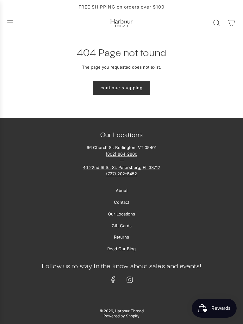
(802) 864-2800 (121, 154)
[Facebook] (113, 279)
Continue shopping (122, 87)
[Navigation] (10, 22)
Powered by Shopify (121, 316)
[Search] (216, 22)
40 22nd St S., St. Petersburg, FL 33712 (121, 167)
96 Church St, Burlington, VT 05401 (121, 147)
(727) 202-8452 (121, 173)
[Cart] (231, 22)
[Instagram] (129, 279)
